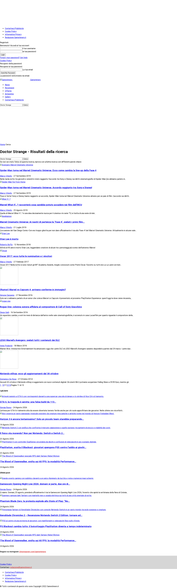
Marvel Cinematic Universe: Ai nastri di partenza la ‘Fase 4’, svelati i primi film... (42, 222)
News (7, 85)
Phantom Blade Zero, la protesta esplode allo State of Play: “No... (35, 501)
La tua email (28, 70)
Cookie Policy (11, 31)
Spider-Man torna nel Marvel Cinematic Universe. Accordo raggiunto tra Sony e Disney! (46, 187)
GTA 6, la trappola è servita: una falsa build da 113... (28, 402)
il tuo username (29, 48)
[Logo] (6, 80)
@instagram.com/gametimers (32, 552)
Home (2, 144)
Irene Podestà (6, 346)
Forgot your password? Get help (13, 57)
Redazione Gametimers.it (15, 37)
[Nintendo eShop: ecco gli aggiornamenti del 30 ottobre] (9, 368)
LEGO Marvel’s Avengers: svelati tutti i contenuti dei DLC (30, 340)
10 (3, 385)
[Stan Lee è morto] (5, 233)
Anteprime (9, 94)
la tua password (29, 51)
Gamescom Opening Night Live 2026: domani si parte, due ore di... (35, 484)
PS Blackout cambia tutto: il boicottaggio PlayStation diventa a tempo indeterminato (45, 526)
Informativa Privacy (13, 34)
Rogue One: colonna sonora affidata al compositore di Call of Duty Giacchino (41, 307)
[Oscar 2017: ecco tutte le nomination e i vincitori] (3, 251)
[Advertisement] (89, 125)
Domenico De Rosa (8, 379)
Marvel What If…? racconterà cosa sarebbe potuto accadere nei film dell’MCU (41, 204)
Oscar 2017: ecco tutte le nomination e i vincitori (26, 256)
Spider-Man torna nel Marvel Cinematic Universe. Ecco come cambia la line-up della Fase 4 (48, 170)
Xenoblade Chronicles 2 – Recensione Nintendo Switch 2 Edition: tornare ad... (41, 515)
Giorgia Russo (5, 407)
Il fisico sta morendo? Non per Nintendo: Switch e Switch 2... (32, 433)
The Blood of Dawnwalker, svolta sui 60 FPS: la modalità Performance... (38, 461)
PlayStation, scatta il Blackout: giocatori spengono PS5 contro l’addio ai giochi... (43, 447)
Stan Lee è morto (9, 239)
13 (10, 385)
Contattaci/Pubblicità (14, 28)
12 (8, 385)
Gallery (8, 97)
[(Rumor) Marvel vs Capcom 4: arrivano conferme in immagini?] (9, 284)
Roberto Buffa (6, 244)
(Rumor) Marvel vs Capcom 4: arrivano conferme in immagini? (33, 289)
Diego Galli (4, 312)
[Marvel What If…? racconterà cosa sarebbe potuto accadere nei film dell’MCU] (5, 199)
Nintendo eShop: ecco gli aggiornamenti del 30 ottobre (29, 373)
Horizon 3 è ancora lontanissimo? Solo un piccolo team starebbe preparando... (42, 419)
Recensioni (9, 88)
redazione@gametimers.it (21, 567)
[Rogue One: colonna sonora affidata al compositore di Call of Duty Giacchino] (5, 301)
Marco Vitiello (6, 176)
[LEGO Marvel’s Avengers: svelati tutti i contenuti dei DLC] (9, 334)
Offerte (8, 91)
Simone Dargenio (7, 295)
